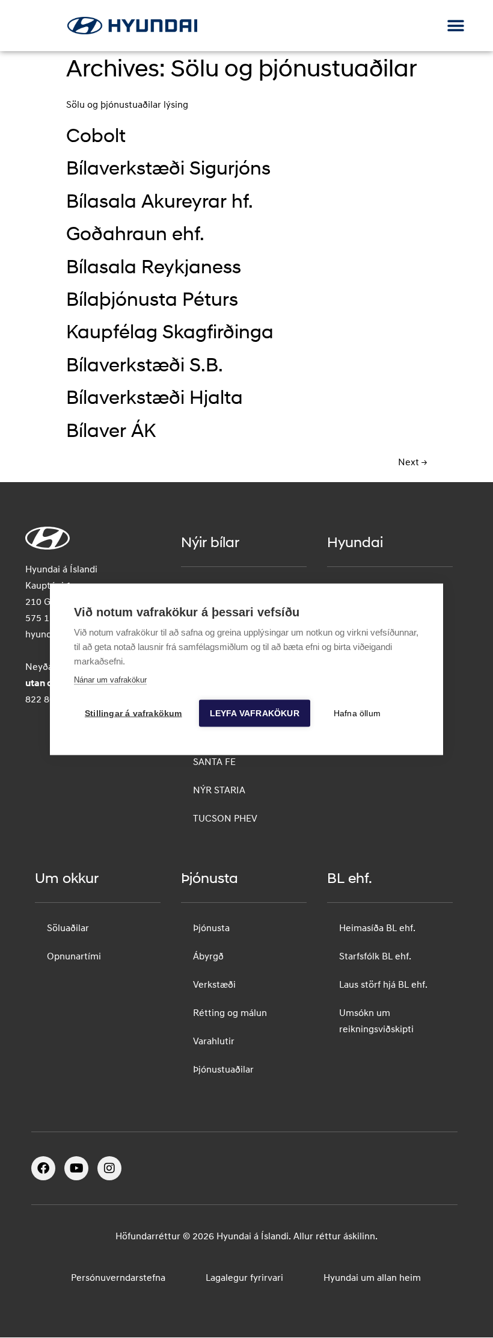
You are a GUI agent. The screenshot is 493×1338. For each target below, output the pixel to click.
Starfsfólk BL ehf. (375, 957)
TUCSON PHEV (225, 819)
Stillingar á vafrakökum (133, 712)
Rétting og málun (230, 1013)
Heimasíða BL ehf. (377, 929)
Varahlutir (213, 1042)
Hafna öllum (357, 712)
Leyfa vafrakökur (254, 712)
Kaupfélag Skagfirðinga (170, 333)
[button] (455, 25)
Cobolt (96, 137)
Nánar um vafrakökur (110, 679)
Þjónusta (211, 929)
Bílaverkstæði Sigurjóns (168, 169)
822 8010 (45, 700)
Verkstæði (214, 985)
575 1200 (45, 619)
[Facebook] (43, 1168)
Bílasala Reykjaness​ (153, 268)
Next (412, 463)
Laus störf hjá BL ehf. (383, 985)
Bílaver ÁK (111, 432)
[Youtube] (76, 1168)
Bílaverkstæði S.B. (144, 366)
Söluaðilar (68, 929)
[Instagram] (109, 1168)
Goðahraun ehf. (135, 235)
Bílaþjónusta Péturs (152, 301)
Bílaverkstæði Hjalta (154, 399)
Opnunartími (74, 957)
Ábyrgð (208, 957)
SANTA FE (214, 762)
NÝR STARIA (219, 791)
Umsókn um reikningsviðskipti (376, 1022)
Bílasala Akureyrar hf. (159, 202)
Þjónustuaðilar (223, 1070)
